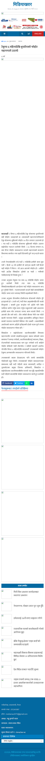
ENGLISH (37, 33)
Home (5, 41)
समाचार (20, 41)
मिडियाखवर (22, 4)
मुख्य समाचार (12, 41)
